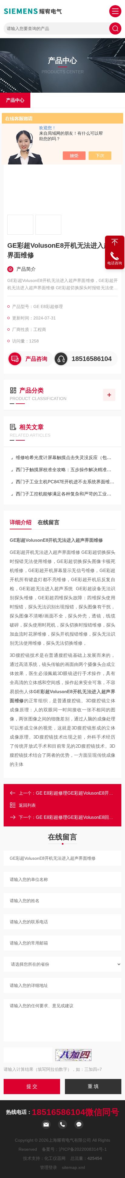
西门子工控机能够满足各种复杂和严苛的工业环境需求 (65, 493)
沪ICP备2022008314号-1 (83, 1149)
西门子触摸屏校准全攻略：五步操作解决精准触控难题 (65, 469)
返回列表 (27, 805)
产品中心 (15, 100)
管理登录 (48, 1167)
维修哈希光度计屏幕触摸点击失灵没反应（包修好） (65, 457)
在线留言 (48, 522)
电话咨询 (114, 263)
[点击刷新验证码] (73, 1055)
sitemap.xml (73, 1167)
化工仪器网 (55, 1158)
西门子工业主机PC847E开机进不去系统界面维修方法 (65, 481)
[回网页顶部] (115, 242)
